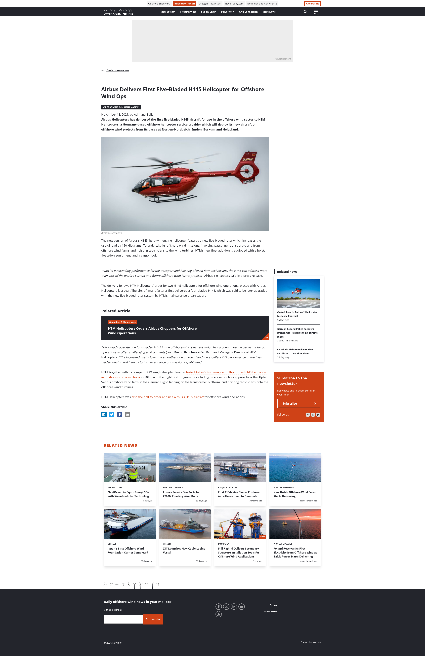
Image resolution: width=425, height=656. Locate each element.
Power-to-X (227, 11)
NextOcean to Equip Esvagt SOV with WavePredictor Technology (129, 494)
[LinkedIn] (318, 415)
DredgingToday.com (210, 3)
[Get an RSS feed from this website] (218, 614)
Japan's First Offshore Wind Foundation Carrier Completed (128, 550)
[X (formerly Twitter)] (313, 415)
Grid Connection (248, 11)
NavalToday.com (234, 3)
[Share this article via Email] (127, 414)
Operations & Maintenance (121, 107)
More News (269, 11)
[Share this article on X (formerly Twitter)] (111, 414)
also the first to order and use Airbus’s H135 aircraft (168, 397)
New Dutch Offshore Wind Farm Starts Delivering (294, 494)
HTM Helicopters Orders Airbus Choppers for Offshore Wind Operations (152, 330)
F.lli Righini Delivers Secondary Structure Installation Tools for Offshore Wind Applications (238, 552)
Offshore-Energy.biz (159, 3)
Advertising (312, 3)
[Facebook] (308, 415)
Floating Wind (188, 11)
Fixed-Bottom (167, 11)
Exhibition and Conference (262, 3)
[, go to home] (118, 12)
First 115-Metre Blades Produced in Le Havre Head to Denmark (239, 494)
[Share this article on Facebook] (119, 414)
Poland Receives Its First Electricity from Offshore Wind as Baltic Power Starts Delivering (295, 552)
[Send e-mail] (241, 606)
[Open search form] (305, 11)
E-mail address (113, 610)
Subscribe (290, 404)
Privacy (273, 605)
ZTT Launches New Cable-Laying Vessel (184, 550)
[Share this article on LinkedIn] (104, 414)
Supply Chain (208, 11)
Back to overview (117, 70)
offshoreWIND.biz (184, 3)
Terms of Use (270, 611)
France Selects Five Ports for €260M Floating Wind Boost (181, 494)
